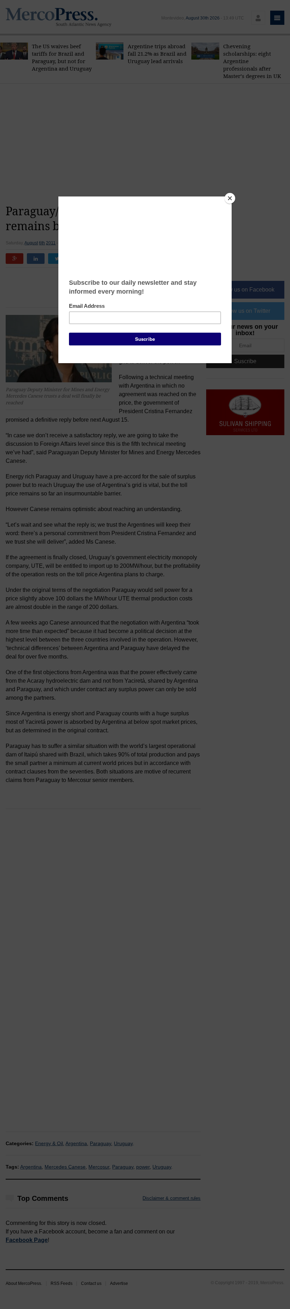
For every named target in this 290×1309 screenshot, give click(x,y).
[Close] (230, 198)
